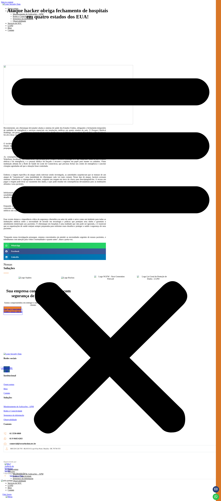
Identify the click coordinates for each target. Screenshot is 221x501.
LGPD (10, 26)
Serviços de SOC (15, 23)
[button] (110, 250)
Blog (10, 28)
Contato (11, 30)
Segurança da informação (23, 19)
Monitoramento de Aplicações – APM (28, 14)
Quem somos (13, 8)
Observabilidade (19, 21)
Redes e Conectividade (22, 16)
